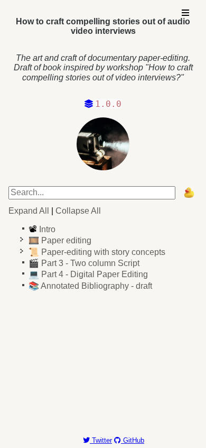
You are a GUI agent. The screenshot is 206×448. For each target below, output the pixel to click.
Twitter (101, 440)
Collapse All (78, 210)
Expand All (28, 210)
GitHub (132, 440)
